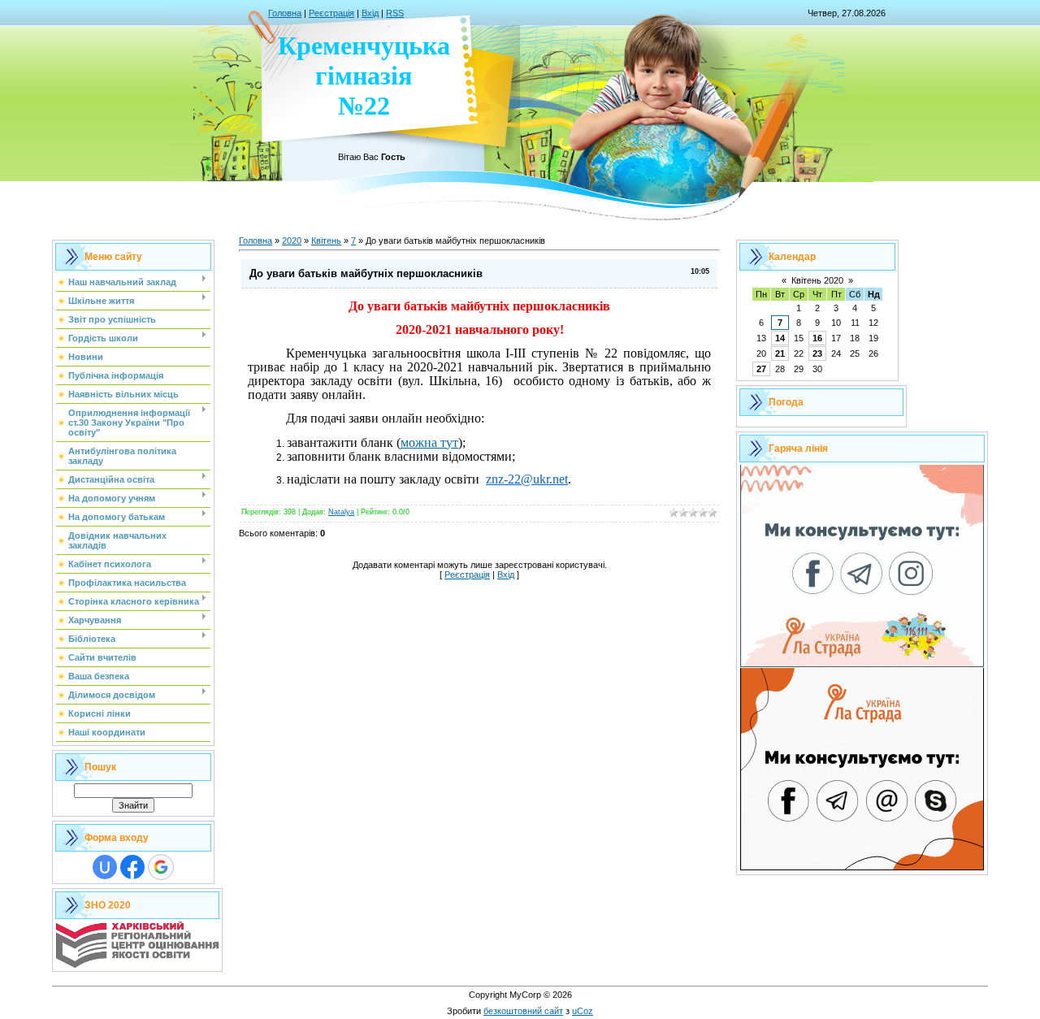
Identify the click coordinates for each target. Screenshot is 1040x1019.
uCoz (582, 1011)
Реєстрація (331, 13)
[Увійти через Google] (161, 867)
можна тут (429, 442)
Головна (284, 13)
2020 (291, 240)
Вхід (370, 13)
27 (761, 369)
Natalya (341, 512)
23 (817, 353)
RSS (395, 13)
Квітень (326, 240)
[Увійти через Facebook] (132, 867)
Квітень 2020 (817, 280)
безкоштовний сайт (523, 1011)
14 (780, 338)
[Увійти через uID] (105, 867)
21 (780, 353)
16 (817, 338)
